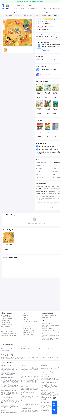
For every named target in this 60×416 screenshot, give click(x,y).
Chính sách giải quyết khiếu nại (30, 325)
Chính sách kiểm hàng (6, 326)
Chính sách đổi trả (5, 328)
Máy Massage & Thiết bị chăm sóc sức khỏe (10, 402)
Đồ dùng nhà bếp (5, 412)
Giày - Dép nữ (24, 386)
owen (25, 357)
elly (40, 357)
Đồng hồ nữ (48, 378)
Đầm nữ (26, 367)
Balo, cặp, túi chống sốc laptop (50, 368)
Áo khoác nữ (31, 368)
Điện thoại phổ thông (8, 393)
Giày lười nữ (32, 390)
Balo (42, 367)
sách (42, 8)
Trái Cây (3, 379)
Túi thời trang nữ (25, 403)
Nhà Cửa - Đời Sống (46, 390)
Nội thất (47, 394)
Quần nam (29, 376)
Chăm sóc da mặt (5, 399)
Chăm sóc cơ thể (8, 401)
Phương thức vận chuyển (6, 324)
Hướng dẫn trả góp (5, 330)
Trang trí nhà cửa (44, 392)
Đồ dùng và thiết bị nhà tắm (50, 396)
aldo (51, 357)
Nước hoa (6, 406)
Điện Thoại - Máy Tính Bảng (8, 390)
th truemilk (17, 357)
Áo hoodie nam (27, 379)
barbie (21, 357)
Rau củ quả (6, 380)
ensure (28, 357)
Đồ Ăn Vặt (45, 407)
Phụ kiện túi (35, 406)
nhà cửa (38, 8)
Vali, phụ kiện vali (54, 368)
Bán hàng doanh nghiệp (28, 332)
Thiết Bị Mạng (48, 386)
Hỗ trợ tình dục (12, 406)
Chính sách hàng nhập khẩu (7, 331)
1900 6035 (7, 350)
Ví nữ (35, 404)
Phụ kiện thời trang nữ (45, 372)
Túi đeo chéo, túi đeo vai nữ (27, 404)
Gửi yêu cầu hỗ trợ (5, 320)
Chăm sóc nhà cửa (9, 387)
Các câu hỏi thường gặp (6, 318)
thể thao (46, 8)
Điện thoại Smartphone (6, 392)
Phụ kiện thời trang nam (49, 373)
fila (18, 358)
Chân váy (30, 369)
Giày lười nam (24, 396)
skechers (47, 357)
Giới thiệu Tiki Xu (27, 328)
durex (32, 357)
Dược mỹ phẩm (13, 407)
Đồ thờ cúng (45, 398)
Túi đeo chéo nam (29, 410)
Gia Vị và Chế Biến (47, 406)
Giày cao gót (24, 388)
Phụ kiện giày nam (28, 399)
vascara (3, 357)
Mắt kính (53, 372)
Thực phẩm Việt (12, 380)
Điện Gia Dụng (5, 410)
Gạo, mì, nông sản (8, 382)
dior (6, 357)
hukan (12, 358)
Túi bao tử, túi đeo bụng (33, 411)
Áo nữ (22, 367)
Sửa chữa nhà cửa (47, 393)
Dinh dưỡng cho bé (8, 370)
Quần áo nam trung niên (29, 382)
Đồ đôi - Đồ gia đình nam (30, 380)
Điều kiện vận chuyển (28, 334)
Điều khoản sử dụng (27, 326)
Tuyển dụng (26, 319)
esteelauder (11, 357)
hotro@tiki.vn (13, 333)
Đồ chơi (15, 367)
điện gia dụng (16, 8)
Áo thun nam (23, 376)
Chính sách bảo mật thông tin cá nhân (31, 323)
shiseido (3, 358)
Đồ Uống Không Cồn (48, 409)
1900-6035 (7, 315)
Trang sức (43, 378)
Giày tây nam (31, 396)
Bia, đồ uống (6, 384)
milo (43, 357)
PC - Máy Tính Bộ (47, 387)
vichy (15, 358)
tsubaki (21, 358)
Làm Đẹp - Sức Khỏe (6, 397)
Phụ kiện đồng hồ (47, 379)
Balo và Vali (44, 365)
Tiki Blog (25, 317)
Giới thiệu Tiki (26, 315)
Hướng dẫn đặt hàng (5, 322)
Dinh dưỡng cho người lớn (9, 372)
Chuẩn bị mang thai (8, 374)
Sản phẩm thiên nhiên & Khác (9, 403)
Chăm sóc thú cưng (45, 404)
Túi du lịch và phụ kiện (48, 367)
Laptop (53, 387)
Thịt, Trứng (8, 379)
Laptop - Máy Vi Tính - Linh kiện (49, 382)
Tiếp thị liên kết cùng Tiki (29, 330)
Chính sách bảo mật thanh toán (30, 321)
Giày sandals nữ (28, 389)
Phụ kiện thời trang (46, 371)
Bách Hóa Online (45, 402)
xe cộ (22, 8)
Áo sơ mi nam (30, 377)
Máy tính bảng (7, 394)
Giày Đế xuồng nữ (30, 392)
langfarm (8, 358)
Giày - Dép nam (25, 394)
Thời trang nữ (24, 365)
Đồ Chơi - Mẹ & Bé (6, 365)
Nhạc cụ (51, 398)
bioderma (37, 357)
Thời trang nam (25, 374)
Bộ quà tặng (47, 410)
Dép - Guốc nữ (30, 388)
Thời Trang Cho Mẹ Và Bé (7, 367)
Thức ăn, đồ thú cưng (8, 386)
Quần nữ (30, 367)
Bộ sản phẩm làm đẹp (9, 407)
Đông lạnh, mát (10, 381)
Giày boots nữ (26, 390)
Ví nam (22, 410)
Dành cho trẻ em (8, 385)
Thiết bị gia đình (13, 412)
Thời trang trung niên (28, 372)
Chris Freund (43, 21)
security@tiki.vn (12, 335)
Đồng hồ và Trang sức (46, 376)
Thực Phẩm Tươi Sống (7, 377)
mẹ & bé (27, 8)
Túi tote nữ (29, 406)
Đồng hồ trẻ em (55, 379)
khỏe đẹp (32, 8)
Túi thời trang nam (26, 408)
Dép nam (28, 397)
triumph (54, 357)
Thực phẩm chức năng (9, 400)
